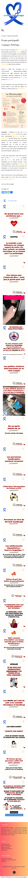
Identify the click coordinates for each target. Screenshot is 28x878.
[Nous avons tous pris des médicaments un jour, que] (14, 552)
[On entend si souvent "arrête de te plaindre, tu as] (14, 522)
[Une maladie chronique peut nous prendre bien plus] (14, 431)
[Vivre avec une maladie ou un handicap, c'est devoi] (14, 704)
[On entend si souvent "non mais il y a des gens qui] (14, 461)
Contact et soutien (6, 858)
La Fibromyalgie (5, 844)
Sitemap (3, 861)
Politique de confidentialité (8, 860)
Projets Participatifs (6, 848)
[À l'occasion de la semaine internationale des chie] (14, 401)
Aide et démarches (6, 845)
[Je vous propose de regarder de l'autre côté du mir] (14, 765)
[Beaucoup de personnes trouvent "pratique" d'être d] (14, 674)
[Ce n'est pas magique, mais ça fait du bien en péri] (14, 310)
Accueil (3, 36)
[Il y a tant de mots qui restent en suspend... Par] (14, 280)
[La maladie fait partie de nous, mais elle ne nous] (14, 249)
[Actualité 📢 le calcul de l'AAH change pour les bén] (14, 643)
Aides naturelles (5, 847)
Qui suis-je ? (4, 850)
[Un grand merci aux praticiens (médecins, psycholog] (14, 219)
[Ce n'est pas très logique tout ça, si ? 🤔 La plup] (14, 734)
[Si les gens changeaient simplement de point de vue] (14, 613)
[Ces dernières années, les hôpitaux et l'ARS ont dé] (14, 492)
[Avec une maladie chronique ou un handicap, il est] (14, 370)
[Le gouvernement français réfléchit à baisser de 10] (14, 583)
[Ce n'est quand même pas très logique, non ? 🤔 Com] (14, 795)
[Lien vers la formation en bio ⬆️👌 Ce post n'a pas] (14, 340)
